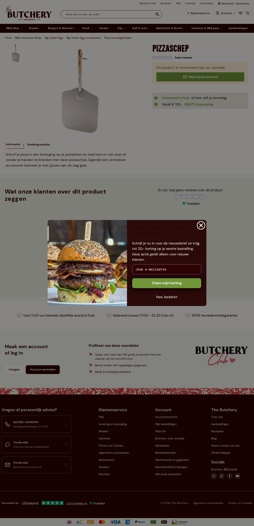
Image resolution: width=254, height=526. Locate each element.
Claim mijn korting (167, 283)
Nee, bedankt (166, 297)
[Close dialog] (201, 225)
